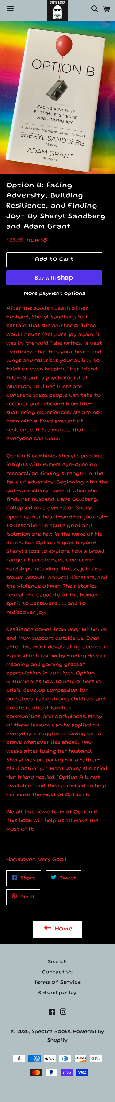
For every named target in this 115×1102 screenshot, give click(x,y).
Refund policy (57, 993)
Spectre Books (51, 1032)
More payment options (54, 293)
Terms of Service (57, 982)
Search (57, 962)
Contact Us (57, 972)
